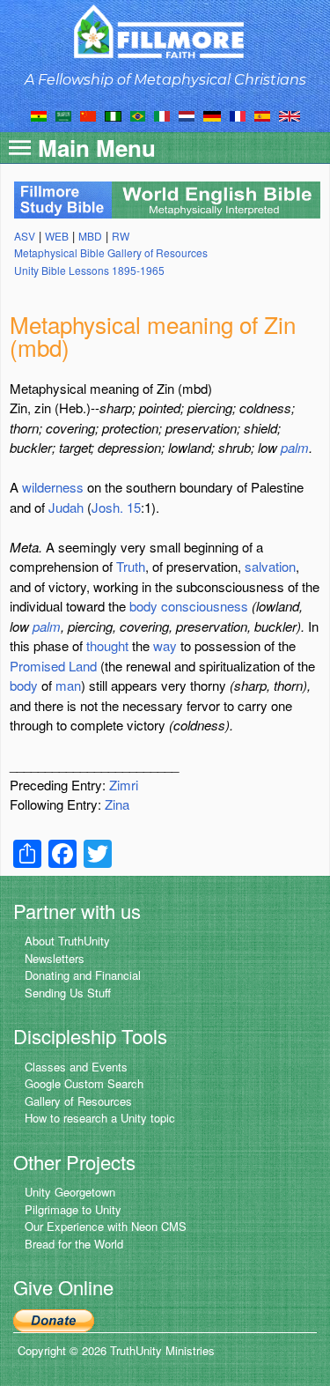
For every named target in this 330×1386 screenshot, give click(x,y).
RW (120, 235)
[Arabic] (63, 114)
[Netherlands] (186, 114)
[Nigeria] (113, 114)
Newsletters (54, 958)
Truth (130, 566)
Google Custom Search (84, 1083)
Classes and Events (76, 1066)
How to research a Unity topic (100, 1117)
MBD (90, 235)
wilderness (53, 487)
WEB (57, 235)
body (143, 606)
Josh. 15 (116, 507)
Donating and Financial (83, 975)
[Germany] (212, 114)
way (165, 645)
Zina (117, 804)
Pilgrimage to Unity (73, 1209)
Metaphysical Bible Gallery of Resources (111, 252)
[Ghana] (39, 114)
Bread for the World (74, 1243)
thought (107, 645)
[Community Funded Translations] (289, 114)
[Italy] (162, 114)
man (68, 685)
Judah (66, 507)
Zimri (123, 784)
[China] (88, 114)
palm (295, 447)
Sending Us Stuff (68, 992)
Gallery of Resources (78, 1101)
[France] (238, 114)
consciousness (204, 606)
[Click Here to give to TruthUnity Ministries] (53, 1319)
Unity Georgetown (70, 1191)
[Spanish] (262, 114)
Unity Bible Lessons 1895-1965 (89, 270)
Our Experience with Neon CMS (106, 1226)
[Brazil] (137, 114)
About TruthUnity (67, 940)
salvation (270, 566)
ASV (24, 235)
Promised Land (53, 665)
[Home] (165, 31)
